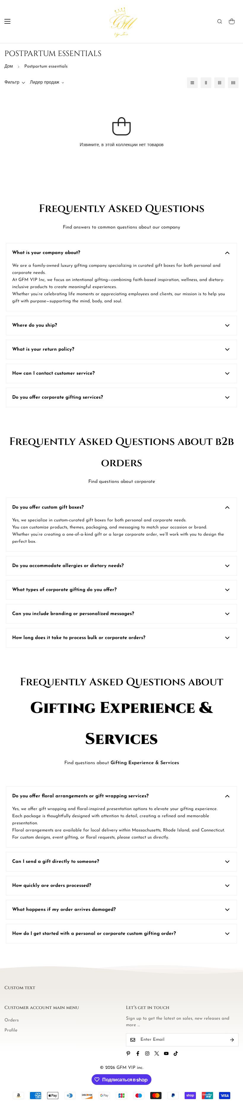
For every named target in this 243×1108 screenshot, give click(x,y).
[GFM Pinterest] (128, 1053)
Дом (8, 66)
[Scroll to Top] (231, 1076)
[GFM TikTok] (175, 1053)
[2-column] (206, 82)
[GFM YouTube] (166, 1053)
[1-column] (192, 82)
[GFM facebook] (137, 1053)
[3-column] (219, 82)
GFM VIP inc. (129, 1068)
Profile (10, 1030)
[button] (232, 21)
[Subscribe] (232, 1039)
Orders (11, 1020)
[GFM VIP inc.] (121, 21)
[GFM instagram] (147, 1053)
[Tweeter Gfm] (156, 1053)
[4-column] (233, 82)
